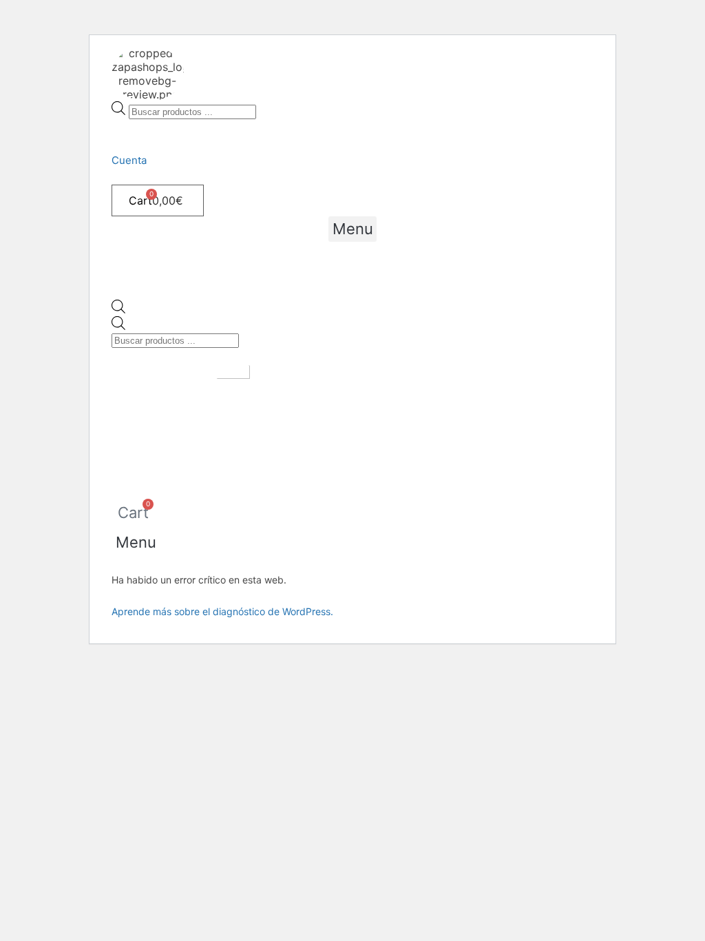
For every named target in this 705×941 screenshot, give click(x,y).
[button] (352, 229)
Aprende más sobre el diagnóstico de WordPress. (222, 611)
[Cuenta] (116, 126)
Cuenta (129, 160)
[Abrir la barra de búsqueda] (118, 309)
